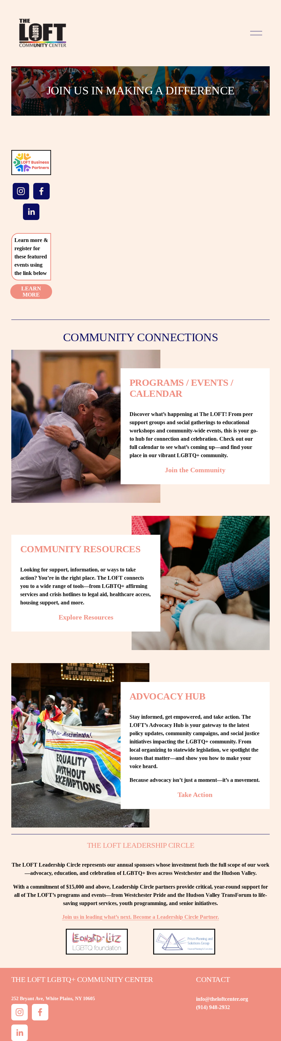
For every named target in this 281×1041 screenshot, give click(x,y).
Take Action (195, 794)
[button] (82, 181)
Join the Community (195, 470)
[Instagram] (21, 191)
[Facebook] (41, 191)
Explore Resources (86, 617)
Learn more (31, 292)
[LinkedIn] (31, 212)
